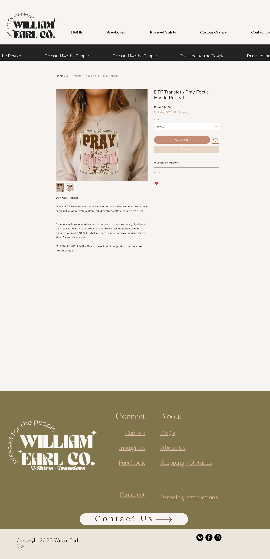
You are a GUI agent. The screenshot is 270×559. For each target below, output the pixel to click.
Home (60, 75)
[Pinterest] (200, 537)
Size (157, 119)
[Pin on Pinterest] (156, 183)
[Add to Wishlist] (215, 140)
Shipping (183, 112)
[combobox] (186, 126)
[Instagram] (218, 537)
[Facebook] (209, 537)
